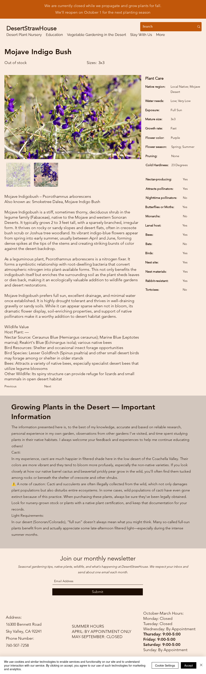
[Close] (201, 665)
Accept (188, 665)
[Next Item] (134, 117)
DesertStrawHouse (31, 28)
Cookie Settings (165, 665)
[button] (54, 34)
